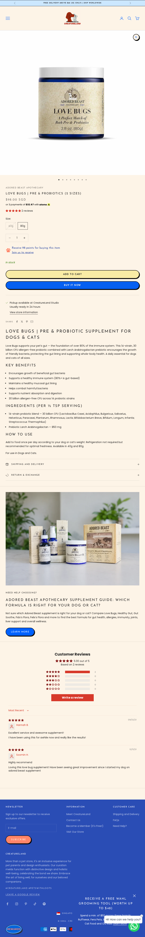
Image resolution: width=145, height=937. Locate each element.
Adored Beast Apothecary (25, 188)
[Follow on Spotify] (44, 904)
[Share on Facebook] (17, 321)
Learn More (120, 923)
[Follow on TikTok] (35, 904)
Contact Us (73, 820)
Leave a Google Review (23, 895)
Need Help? (120, 826)
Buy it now (72, 285)
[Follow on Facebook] (7, 904)
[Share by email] (31, 321)
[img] (16, 720)
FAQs (116, 820)
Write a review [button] (72, 698)
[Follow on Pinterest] (26, 904)
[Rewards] (14, 929)
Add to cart (72, 274)
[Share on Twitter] (22, 321)
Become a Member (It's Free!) (84, 826)
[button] (14, 211)
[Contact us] (134, 926)
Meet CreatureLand (78, 814)
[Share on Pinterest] (26, 321)
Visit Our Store (75, 832)
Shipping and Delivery (126, 814)
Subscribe (18, 839)
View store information (24, 312)
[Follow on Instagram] (16, 904)
